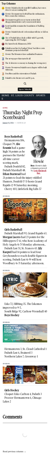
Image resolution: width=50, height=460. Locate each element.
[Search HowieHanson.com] (25, 83)
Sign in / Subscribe (25, 89)
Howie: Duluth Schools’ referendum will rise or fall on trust (26, 33)
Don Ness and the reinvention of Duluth (20, 74)
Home (5, 95)
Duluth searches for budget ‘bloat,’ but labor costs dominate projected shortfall (25, 49)
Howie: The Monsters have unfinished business (23, 54)
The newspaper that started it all (17, 59)
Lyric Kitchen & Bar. (40, 171)
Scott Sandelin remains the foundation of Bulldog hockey (24, 27)
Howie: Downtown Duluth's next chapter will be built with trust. (26, 68)
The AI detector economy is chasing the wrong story (26, 63)
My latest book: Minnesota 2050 (18, 44)
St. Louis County (22, 95)
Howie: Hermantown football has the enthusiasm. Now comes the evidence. (25, 15)
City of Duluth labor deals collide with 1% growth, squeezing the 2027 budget (24, 39)
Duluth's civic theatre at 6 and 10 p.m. (20, 78)
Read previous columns (14, 451)
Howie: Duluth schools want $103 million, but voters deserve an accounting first (25, 9)
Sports (40, 95)
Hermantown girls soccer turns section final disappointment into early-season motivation (23, 21)
